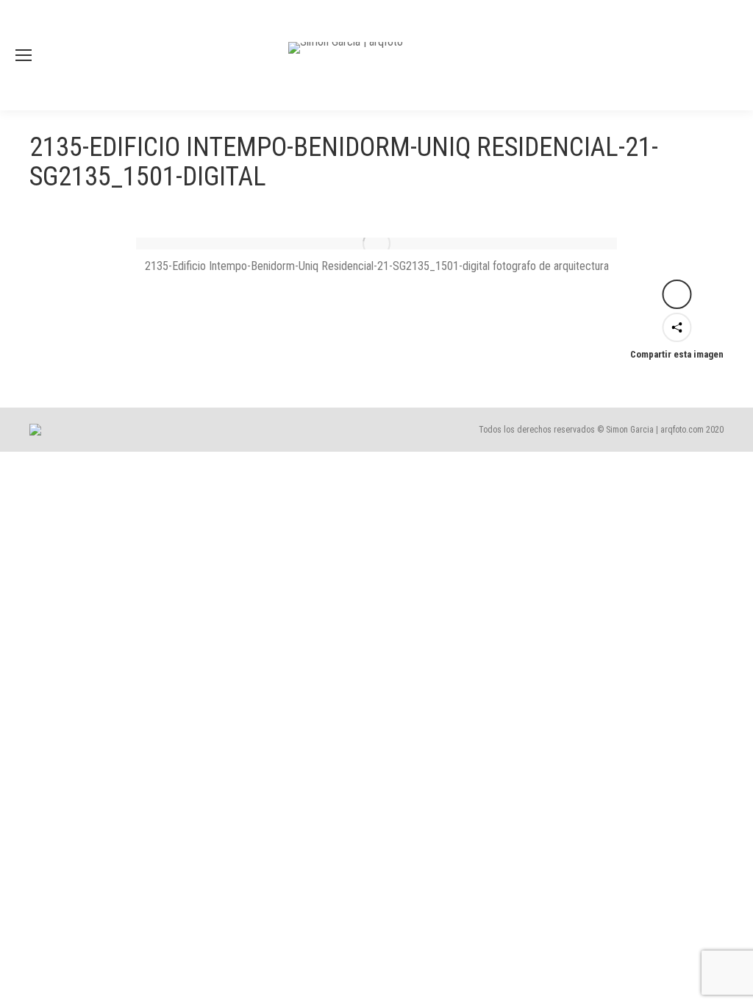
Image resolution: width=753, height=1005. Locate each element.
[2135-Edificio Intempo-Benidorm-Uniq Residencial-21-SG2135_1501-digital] (376, 243)
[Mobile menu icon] (23, 55)
